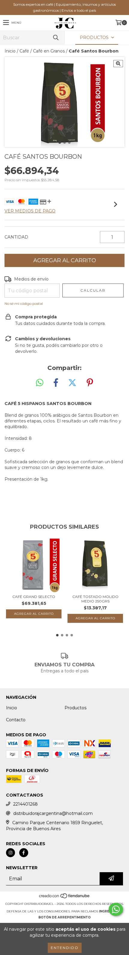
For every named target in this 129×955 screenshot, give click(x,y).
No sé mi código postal (23, 303)
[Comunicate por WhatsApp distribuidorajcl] (116, 909)
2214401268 (25, 804)
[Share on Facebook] (55, 383)
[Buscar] (56, 37)
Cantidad (16, 237)
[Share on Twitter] (72, 383)
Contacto (16, 719)
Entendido (65, 947)
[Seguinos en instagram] (10, 852)
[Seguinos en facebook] (23, 852)
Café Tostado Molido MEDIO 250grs (95, 598)
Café (24, 51)
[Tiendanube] (64, 898)
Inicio (10, 51)
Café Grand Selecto (33, 596)
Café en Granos (49, 51)
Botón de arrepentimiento (64, 917)
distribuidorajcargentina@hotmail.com (53, 813)
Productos (75, 707)
